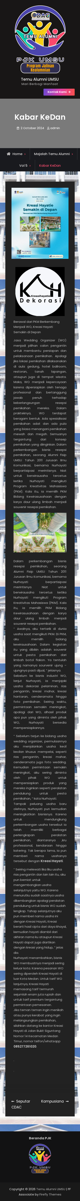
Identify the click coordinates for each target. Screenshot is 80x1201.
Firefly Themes (50, 1194)
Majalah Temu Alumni (52, 154)
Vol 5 (23, 165)
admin (55, 128)
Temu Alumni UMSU (40, 79)
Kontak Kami (57, 92)
